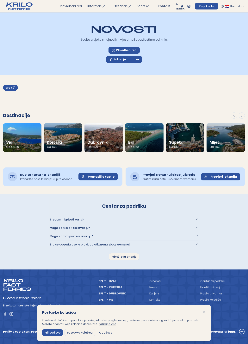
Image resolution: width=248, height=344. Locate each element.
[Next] (242, 115)
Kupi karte (206, 6)
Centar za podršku (212, 281)
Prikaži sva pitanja (124, 257)
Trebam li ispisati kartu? (67, 219)
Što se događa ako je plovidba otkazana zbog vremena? (90, 244)
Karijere (154, 293)
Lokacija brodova (126, 59)
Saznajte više (107, 324)
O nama (180, 6)
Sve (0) (10, 88)
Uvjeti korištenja (210, 287)
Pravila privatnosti (212, 293)
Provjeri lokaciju (223, 176)
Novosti (154, 287)
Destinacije (122, 6)
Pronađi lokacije (101, 176)
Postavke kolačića (80, 333)
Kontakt (164, 6)
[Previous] (234, 115)
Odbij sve (105, 333)
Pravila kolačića (210, 300)
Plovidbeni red (71, 6)
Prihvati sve (52, 333)
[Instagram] (188, 6)
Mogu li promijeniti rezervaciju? (71, 236)
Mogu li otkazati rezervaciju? (70, 228)
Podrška (143, 6)
